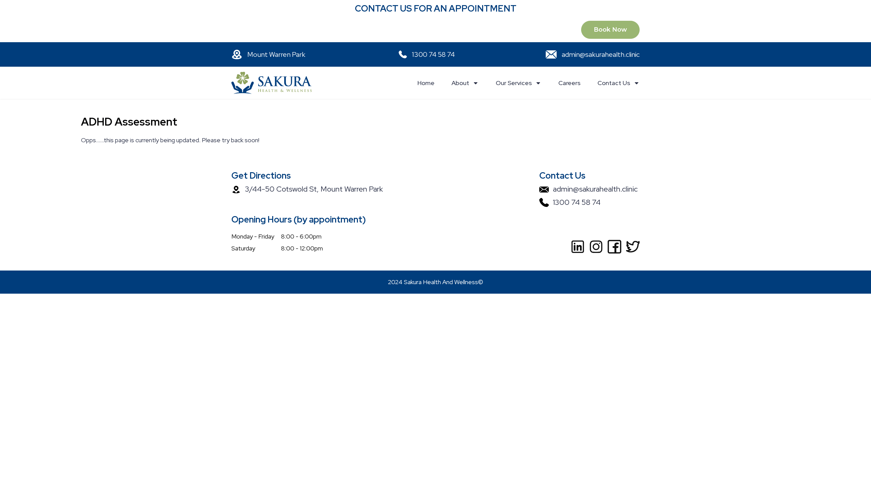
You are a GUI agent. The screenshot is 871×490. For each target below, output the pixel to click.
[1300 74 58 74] (401, 54)
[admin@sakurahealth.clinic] (551, 54)
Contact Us (613, 83)
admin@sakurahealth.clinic (601, 54)
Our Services (514, 83)
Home (425, 83)
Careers (569, 83)
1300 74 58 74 (433, 54)
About (460, 83)
